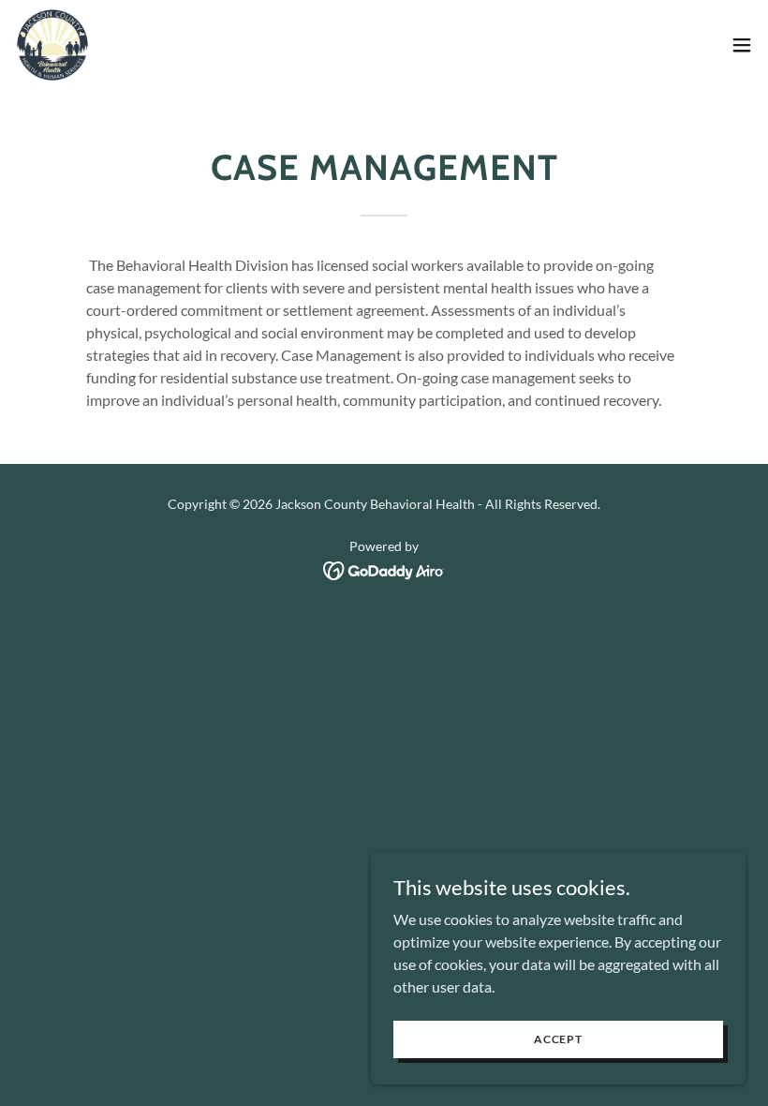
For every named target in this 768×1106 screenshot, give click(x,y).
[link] (52, 44)
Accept (558, 1039)
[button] (742, 45)
